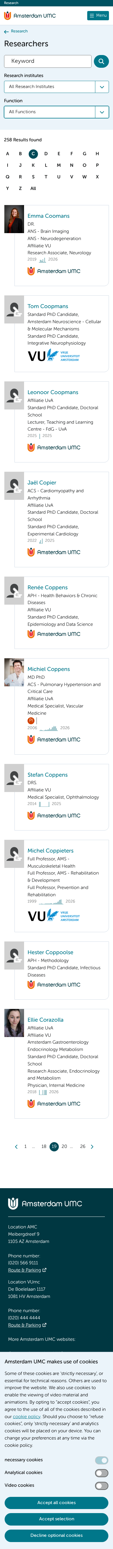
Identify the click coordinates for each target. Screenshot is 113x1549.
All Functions (22, 112)
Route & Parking (24, 1270)
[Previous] (16, 1146)
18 (43, 1146)
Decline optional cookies (56, 1535)
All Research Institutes (31, 87)
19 (54, 1146)
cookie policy (27, 1417)
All (33, 188)
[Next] (92, 1146)
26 (82, 1146)
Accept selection (56, 1519)
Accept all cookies (56, 1503)
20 (64, 1146)
